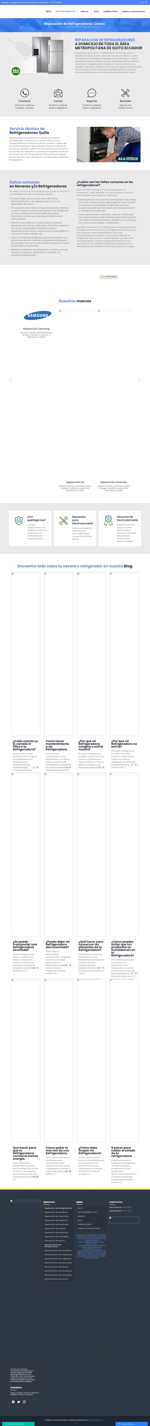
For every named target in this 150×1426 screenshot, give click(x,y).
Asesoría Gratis (127, 1424)
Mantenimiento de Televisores (58, 1254)
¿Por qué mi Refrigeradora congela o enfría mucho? (91, 745)
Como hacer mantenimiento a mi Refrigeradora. (57, 745)
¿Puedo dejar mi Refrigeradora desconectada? (58, 944)
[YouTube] (144, 2)
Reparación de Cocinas (55, 1228)
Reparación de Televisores (57, 1216)
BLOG (80, 1220)
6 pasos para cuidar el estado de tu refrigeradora (123, 1152)
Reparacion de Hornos (55, 1240)
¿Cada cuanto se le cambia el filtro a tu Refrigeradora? (25, 745)
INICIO (80, 1208)
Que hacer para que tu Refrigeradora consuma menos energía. (25, 1153)
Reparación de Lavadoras (56, 1212)
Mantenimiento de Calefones (58, 1258)
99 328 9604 (127, 1207)
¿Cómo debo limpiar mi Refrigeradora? (90, 1150)
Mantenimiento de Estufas (56, 1267)
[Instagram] (146, 2)
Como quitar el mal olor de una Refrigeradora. (57, 1150)
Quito (59, 26)
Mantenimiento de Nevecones (58, 1262)
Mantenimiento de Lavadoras (58, 1250)
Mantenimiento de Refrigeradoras (53, 1245)
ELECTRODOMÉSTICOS (87, 1212)
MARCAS (81, 1216)
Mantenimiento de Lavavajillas (58, 1275)
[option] (36, 399)
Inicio (50, 26)
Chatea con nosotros (16, 1424)
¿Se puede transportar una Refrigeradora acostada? (25, 946)
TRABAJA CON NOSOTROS (89, 1228)
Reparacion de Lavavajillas (57, 1236)
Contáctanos (110, 276)
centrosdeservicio (96, 1420)
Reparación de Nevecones (57, 1224)
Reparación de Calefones (56, 1220)
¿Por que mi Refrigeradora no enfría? (124, 744)
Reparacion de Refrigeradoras (58, 1208)
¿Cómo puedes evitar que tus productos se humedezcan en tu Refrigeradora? (123, 948)
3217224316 (57, 2)
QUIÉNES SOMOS (85, 1224)
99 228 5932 (126, 1211)
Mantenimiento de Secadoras (58, 1271)
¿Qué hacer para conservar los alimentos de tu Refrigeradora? (91, 946)
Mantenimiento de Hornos (56, 1279)
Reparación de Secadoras (56, 1232)
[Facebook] (141, 2)
